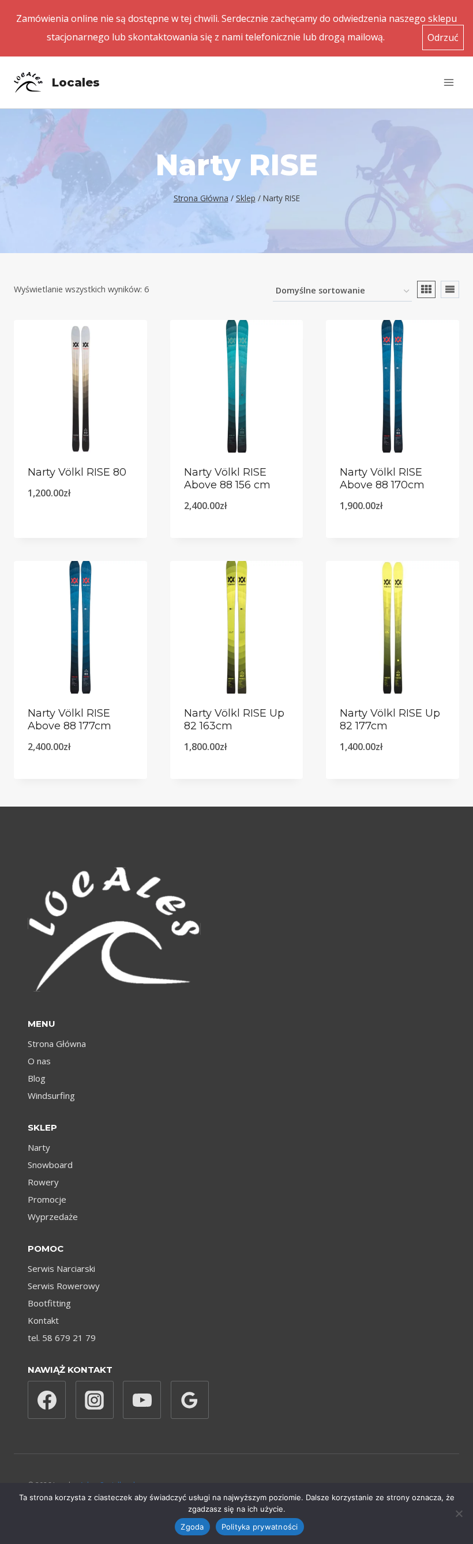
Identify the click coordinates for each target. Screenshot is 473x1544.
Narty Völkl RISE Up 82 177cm (390, 719)
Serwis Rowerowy (64, 1285)
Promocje (47, 1199)
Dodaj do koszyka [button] (80, 522)
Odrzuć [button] (443, 37)
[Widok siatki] (426, 289)
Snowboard (50, 1164)
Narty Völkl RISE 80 (77, 472)
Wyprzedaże (53, 1216)
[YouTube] (142, 1400)
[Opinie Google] (190, 1400)
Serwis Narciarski (61, 1268)
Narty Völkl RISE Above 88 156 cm (227, 478)
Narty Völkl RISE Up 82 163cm (234, 719)
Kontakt (43, 1320)
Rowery (43, 1182)
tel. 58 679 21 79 (62, 1337)
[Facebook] (47, 1400)
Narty (39, 1147)
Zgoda (192, 1526)
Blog (37, 1078)
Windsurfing (51, 1095)
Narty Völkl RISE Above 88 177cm (69, 719)
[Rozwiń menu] (448, 82)
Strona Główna (57, 1043)
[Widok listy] (450, 289)
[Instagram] (95, 1400)
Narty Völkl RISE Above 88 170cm (382, 478)
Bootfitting (49, 1303)
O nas (39, 1061)
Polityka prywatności (260, 1526)
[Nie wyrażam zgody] (458, 1513)
